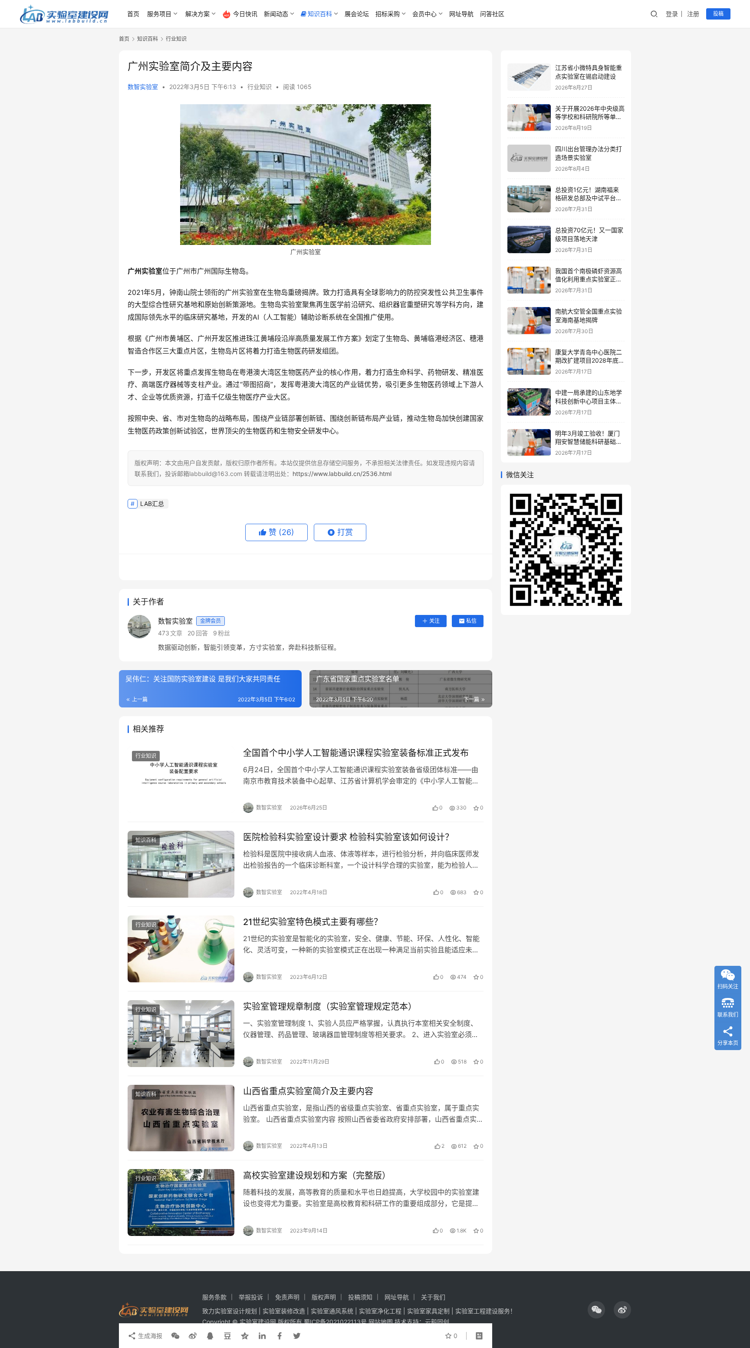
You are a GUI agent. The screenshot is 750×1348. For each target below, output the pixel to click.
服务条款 (214, 1297)
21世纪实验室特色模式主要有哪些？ (312, 922)
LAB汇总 (152, 503)
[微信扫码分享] (175, 1336)
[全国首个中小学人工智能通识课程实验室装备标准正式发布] (181, 780)
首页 (133, 13)
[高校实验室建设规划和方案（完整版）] (181, 1202)
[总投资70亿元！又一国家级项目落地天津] (529, 239)
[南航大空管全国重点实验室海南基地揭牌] (529, 320)
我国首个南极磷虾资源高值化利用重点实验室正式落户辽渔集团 (588, 279)
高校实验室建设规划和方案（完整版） (317, 1175)
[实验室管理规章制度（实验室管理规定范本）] (181, 1033)
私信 (471, 621)
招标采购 (387, 13)
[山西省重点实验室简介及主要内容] (181, 1118)
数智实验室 (143, 86)
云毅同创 (437, 1321)
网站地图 (380, 1321)
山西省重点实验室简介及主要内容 (308, 1091)
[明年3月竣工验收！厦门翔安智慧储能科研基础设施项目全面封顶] (529, 442)
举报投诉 (251, 1297)
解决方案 (197, 13)
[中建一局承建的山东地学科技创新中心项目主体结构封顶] (529, 402)
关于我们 (433, 1297)
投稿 (718, 13)
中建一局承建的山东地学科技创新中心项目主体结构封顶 (588, 401)
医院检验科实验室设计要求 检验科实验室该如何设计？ (348, 837)
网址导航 (461, 13)
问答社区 (492, 13)
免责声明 (287, 1297)
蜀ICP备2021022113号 (335, 1321)
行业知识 (259, 86)
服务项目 (159, 13)
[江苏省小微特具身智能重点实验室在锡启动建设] (529, 77)
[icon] (596, 1309)
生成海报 (149, 1335)
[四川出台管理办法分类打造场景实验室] (529, 158)
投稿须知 (360, 1297)
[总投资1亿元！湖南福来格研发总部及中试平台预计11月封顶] (529, 199)
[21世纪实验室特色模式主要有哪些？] (181, 948)
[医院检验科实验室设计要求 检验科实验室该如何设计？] (181, 864)
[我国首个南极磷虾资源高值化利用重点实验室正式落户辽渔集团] (529, 280)
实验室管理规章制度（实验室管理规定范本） (330, 1006)
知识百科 (320, 13)
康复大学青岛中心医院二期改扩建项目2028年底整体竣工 (590, 360)
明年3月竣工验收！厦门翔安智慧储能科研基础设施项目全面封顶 (588, 442)
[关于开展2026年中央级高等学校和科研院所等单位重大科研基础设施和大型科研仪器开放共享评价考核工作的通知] (529, 118)
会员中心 (424, 13)
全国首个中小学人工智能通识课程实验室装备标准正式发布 (356, 753)
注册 (693, 13)
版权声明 (324, 1297)
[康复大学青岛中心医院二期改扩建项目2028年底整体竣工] (529, 361)
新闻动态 (276, 13)
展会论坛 (357, 13)
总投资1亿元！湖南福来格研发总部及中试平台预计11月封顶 (588, 198)
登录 (672, 13)
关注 (434, 621)
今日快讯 (245, 13)
